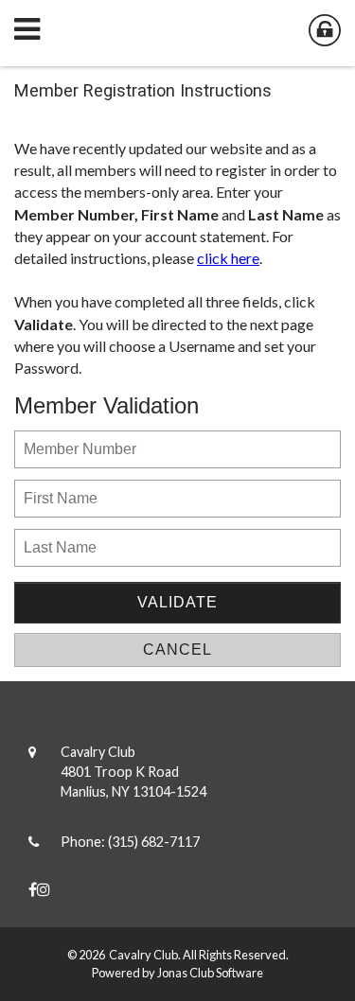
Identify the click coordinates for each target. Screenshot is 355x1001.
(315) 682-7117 (154, 842)
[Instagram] (43, 889)
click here (228, 258)
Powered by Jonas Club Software (177, 972)
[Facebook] (32, 889)
